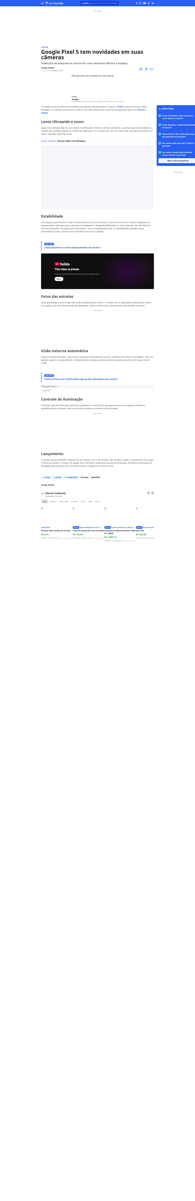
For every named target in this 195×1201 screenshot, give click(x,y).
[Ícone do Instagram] (140, 3)
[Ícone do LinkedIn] (153, 3)
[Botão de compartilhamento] (141, 69)
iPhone (141, 109)
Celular (44, 47)
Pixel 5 (121, 106)
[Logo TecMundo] (54, 3)
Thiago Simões (47, 68)
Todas (44, 501)
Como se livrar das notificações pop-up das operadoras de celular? (81, 379)
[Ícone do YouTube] (144, 3)
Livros (83, 501)
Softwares (53, 501)
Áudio (97, 501)
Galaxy (44, 112)
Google (75, 99)
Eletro (90, 501)
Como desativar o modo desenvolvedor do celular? (72, 247)
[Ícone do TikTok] (149, 3)
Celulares (74, 501)
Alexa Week (64, 501)
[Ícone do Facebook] (136, 3)
